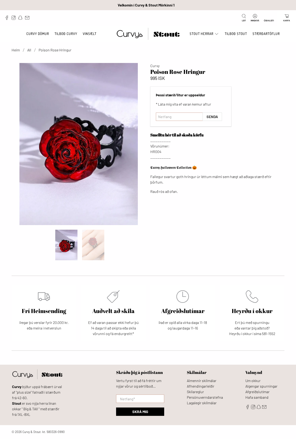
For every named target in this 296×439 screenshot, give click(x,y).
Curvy (155, 65)
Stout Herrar (201, 33)
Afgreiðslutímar (257, 391)
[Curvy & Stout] (148, 34)
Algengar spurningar (261, 386)
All (29, 50)
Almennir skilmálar (201, 380)
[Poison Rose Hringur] (79, 144)
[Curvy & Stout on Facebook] (8, 19)
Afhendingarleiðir (200, 386)
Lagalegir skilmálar (202, 403)
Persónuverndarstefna (205, 397)
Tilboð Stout (236, 33)
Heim (16, 50)
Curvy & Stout (31, 432)
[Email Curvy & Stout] (28, 19)
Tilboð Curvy (66, 33)
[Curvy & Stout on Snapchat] (21, 19)
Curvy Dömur (37, 33)
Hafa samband (256, 397)
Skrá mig (140, 411)
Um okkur (253, 380)
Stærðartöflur (266, 33)
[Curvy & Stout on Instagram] (14, 19)
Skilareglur (195, 391)
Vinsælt (89, 33)
